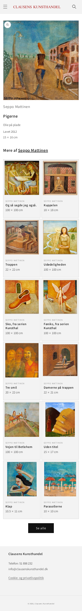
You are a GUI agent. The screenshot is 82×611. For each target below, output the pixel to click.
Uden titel (51, 447)
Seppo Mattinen (16, 106)
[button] (5, 6)
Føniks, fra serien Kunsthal (56, 326)
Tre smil (11, 387)
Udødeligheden (55, 264)
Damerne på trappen (59, 387)
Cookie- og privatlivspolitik (26, 578)
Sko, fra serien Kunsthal (15, 326)
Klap (8, 506)
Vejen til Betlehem (19, 447)
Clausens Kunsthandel (44, 603)
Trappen (11, 264)
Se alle (41, 528)
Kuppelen (51, 205)
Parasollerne (53, 506)
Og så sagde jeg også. (21, 205)
